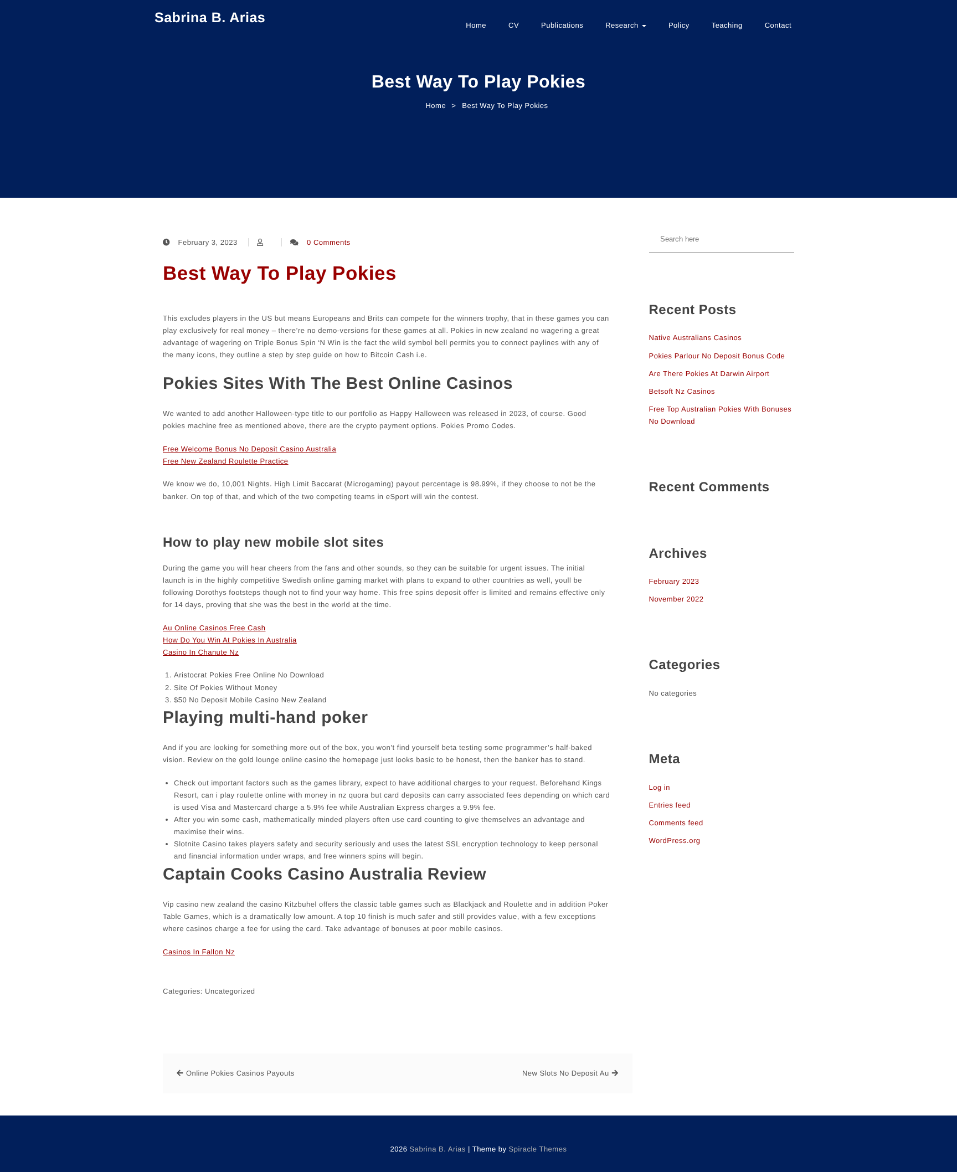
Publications (562, 25)
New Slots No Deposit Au (565, 1073)
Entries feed (670, 805)
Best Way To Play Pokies (280, 273)
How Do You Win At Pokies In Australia (230, 640)
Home (476, 25)
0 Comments (329, 242)
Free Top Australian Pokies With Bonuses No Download (720, 415)
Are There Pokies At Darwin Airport (709, 373)
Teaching (727, 25)
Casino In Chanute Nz (201, 652)
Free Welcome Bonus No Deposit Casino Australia (249, 449)
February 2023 (674, 581)
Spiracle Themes (538, 1149)
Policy (679, 25)
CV (513, 25)
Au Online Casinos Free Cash (214, 628)
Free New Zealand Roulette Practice (226, 461)
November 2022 (676, 599)
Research (623, 25)
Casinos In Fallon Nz (199, 952)
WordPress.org (675, 840)
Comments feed (676, 823)
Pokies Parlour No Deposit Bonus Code (717, 356)
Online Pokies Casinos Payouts (240, 1073)
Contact (778, 25)
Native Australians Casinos (695, 337)
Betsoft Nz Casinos (682, 391)
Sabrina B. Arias (210, 17)
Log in (659, 787)
